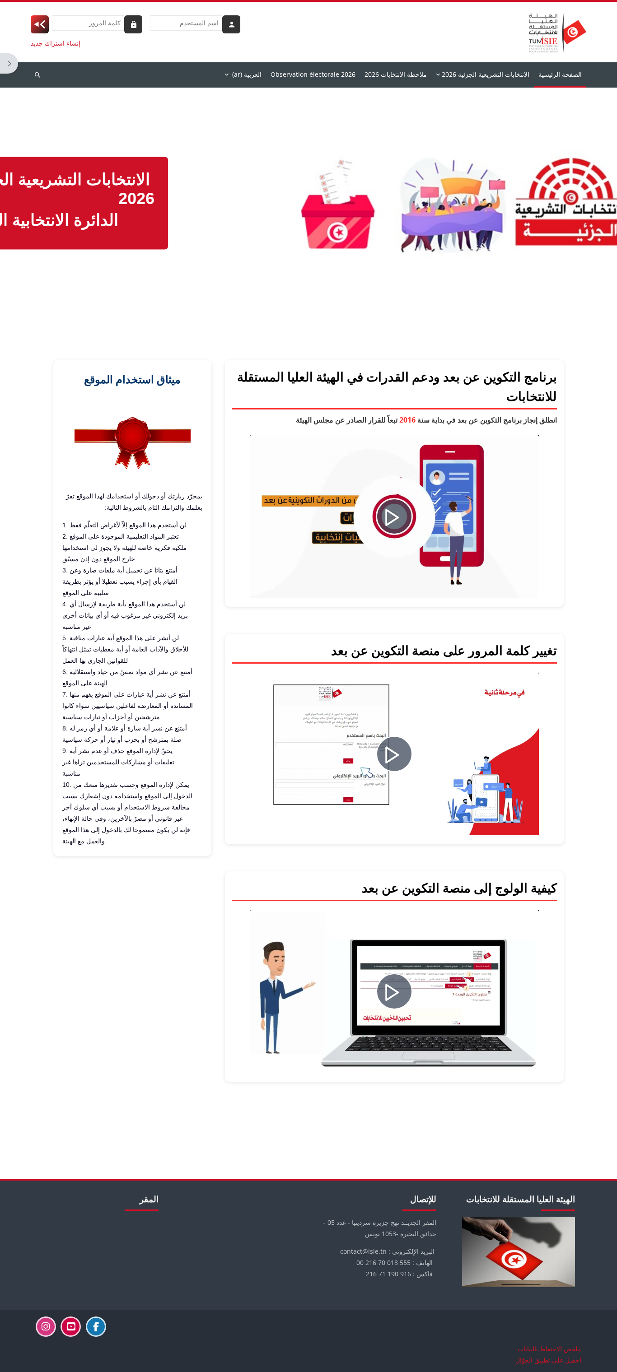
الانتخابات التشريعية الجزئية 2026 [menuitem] (485, 74)
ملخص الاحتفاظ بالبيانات (549, 1348)
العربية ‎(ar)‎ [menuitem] (247, 74)
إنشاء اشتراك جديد (55, 43)
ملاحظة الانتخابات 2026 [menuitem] (396, 74)
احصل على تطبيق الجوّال (548, 1360)
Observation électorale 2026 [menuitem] (313, 74)
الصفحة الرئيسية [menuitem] (560, 74)
